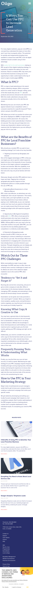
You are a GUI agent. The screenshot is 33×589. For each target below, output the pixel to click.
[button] (30, 3)
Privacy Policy (6, 564)
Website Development (8, 558)
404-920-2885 (9, 524)
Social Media (6, 551)
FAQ (4, 541)
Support (5, 535)
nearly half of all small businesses (14, 65)
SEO (9, 216)
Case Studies (6, 537)
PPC (21, 93)
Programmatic (6, 549)
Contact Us (5, 533)
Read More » (4, 453)
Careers (5, 539)
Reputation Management (9, 556)
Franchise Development (9, 560)
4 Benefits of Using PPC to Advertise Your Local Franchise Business (16, 441)
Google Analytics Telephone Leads (13, 496)
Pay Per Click (6, 547)
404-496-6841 (12, 522)
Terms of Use (6, 566)
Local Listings (6, 553)
